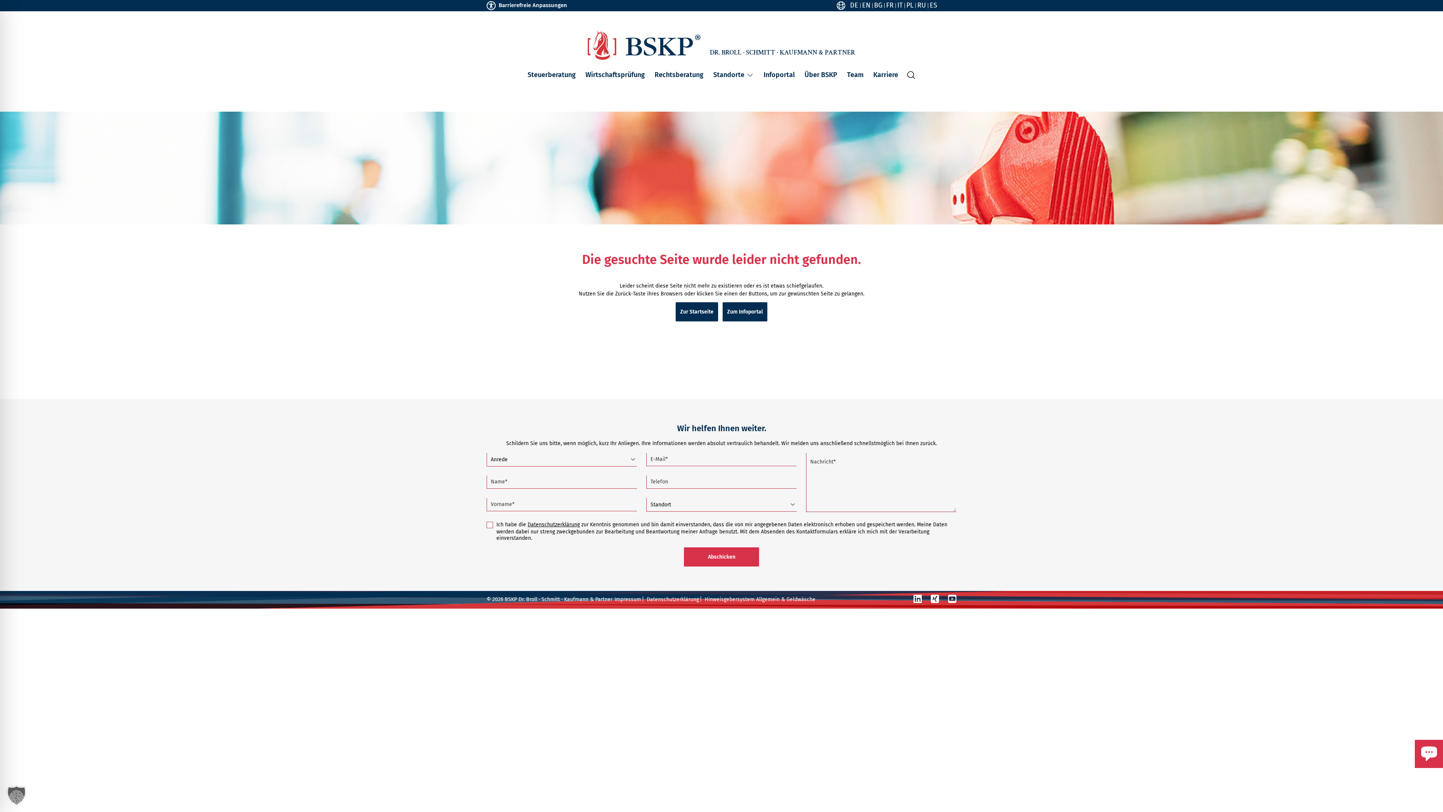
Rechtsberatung (679, 75)
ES (933, 5)
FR (890, 5)
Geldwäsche (801, 599)
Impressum (627, 599)
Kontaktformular (1406, 771)
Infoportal (779, 75)
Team (855, 75)
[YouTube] (952, 599)
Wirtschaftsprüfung (615, 75)
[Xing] (935, 599)
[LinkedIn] (918, 599)
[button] (750, 75)
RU (921, 5)
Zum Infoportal (745, 312)
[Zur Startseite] (644, 45)
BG (878, 5)
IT (900, 5)
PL (910, 5)
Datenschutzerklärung (554, 524)
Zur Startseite (697, 312)
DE (854, 5)
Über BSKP (821, 75)
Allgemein (768, 599)
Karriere (885, 75)
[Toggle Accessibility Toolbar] (491, 5)
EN (866, 5)
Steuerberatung (552, 75)
